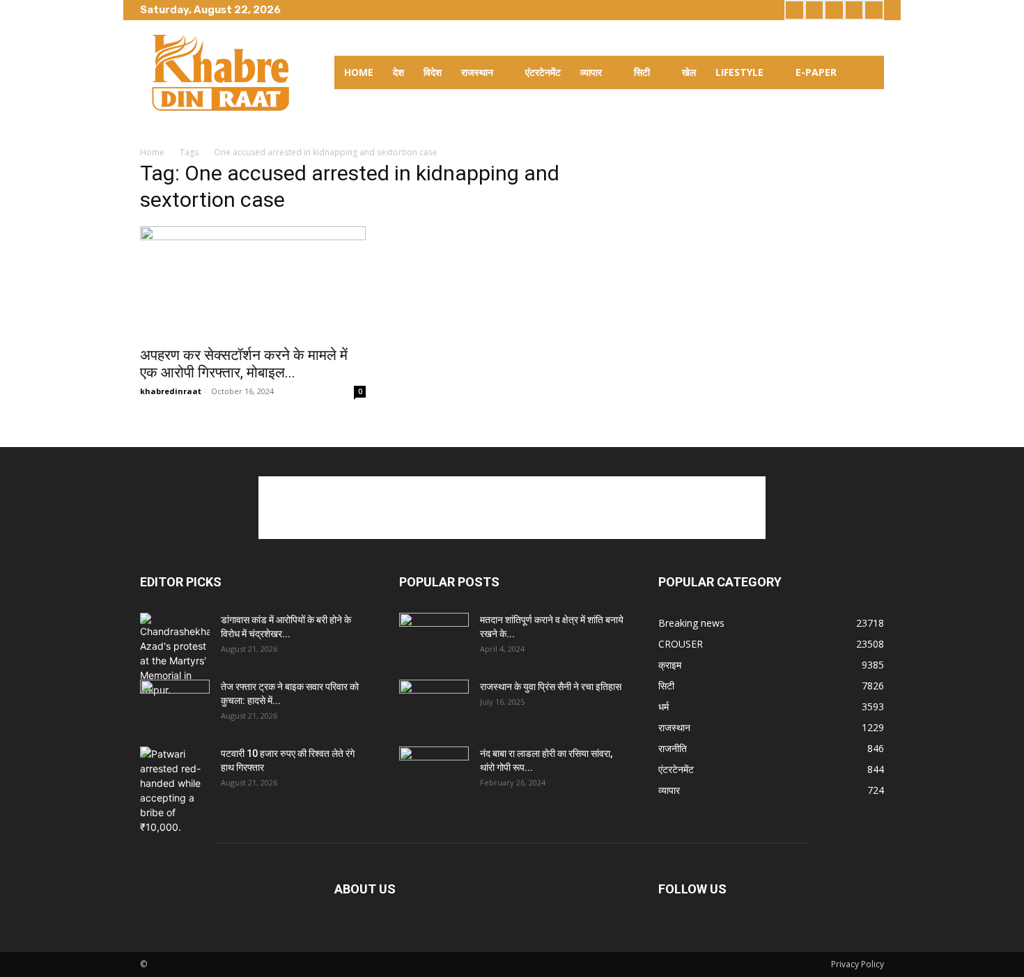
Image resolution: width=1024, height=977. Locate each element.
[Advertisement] (512, 507)
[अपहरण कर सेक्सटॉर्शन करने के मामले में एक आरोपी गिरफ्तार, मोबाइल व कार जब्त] (253, 282)
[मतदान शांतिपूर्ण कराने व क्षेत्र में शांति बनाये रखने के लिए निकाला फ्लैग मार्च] (434, 637)
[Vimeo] (854, 10)
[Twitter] (834, 10)
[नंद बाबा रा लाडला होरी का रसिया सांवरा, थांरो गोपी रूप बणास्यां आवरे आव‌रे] (434, 771)
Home (152, 152)
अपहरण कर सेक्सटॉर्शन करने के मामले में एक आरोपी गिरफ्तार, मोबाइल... (244, 364)
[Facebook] (794, 10)
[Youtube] (874, 10)
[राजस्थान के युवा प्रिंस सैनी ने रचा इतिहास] (434, 704)
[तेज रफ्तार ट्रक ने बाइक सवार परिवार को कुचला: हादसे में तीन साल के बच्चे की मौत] (175, 704)
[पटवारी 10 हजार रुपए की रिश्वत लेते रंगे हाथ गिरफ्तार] (175, 790)
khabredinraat (170, 391)
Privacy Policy (857, 964)
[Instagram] (815, 10)
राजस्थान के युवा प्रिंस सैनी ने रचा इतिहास (550, 686)
